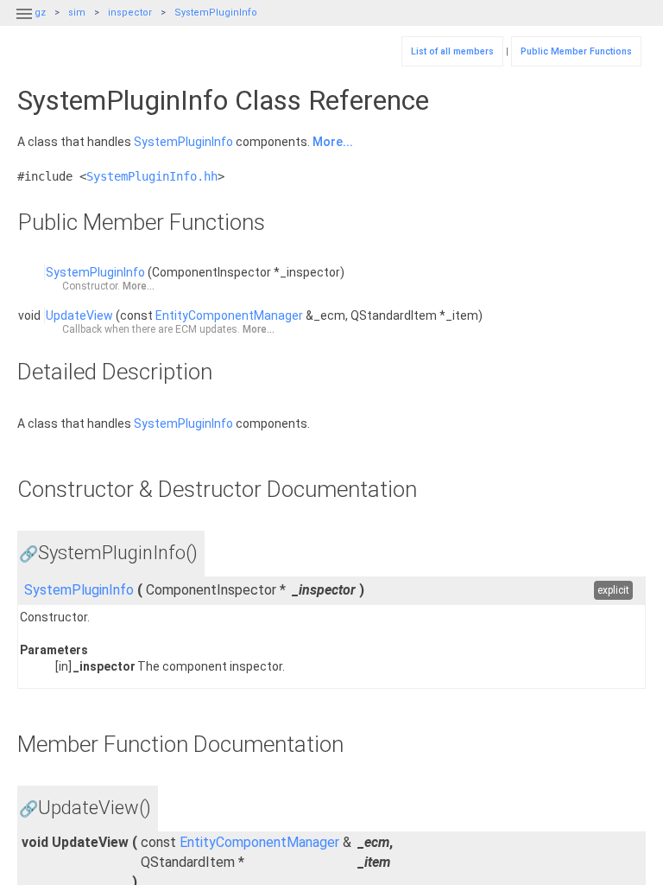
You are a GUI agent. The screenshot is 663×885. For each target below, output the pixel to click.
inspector (130, 12)
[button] (24, 24)
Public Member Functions (576, 51)
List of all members (452, 51)
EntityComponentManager (229, 315)
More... (333, 142)
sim (76, 12)
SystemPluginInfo (215, 12)
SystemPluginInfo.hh (152, 176)
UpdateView (79, 315)
